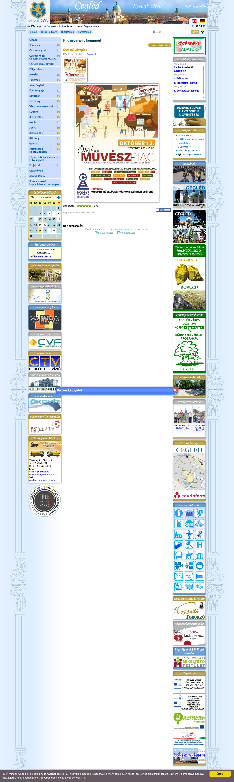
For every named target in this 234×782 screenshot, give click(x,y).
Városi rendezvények (41, 106)
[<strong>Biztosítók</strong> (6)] (189, 523)
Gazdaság (34, 101)
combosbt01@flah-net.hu (41, 474)
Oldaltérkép (67, 32)
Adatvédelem (37, 175)
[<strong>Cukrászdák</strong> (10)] (199, 523)
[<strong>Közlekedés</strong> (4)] (178, 555)
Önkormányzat (37, 50)
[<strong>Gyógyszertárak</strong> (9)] (189, 534)
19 (40, 225)
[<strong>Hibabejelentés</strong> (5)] (199, 534)
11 (35, 219)
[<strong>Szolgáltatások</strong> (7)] (199, 586)
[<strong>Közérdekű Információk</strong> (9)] (178, 513)
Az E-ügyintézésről (191, 154)
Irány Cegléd (36, 85)
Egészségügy (36, 90)
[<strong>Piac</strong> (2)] (199, 565)
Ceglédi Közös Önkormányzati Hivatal (42, 57)
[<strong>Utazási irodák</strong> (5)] (178, 586)
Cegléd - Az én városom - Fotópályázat (43, 158)
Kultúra (33, 111)
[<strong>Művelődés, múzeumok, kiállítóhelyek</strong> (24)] (199, 555)
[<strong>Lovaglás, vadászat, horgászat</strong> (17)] (189, 555)
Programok (91, 54)
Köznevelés (36, 117)
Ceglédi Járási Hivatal (41, 63)
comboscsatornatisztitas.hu (42, 480)
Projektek (35, 165)
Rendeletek (184, 143)
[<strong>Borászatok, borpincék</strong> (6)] (199, 513)
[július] (58, 197)
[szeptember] (60, 197)
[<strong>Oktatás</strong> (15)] (189, 565)
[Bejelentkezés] (104, 232)
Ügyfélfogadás (185, 135)
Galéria (33, 143)
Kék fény (34, 138)
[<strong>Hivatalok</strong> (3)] (178, 544)
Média (32, 122)
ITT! (83, 777)
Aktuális (34, 74)
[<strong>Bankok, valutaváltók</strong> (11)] (189, 513)
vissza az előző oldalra (160, 45)
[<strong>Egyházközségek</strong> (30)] (178, 534)
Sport (32, 127)
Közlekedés (36, 132)
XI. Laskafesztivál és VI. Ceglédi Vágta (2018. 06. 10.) (202, 427)
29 (54, 230)
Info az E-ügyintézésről (189, 150)
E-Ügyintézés (184, 147)
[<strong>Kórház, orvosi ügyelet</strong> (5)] (199, 544)
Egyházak (34, 95)
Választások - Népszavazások (38, 150)
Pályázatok (35, 69)
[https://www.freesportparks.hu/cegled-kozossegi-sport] (44, 516)
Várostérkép (84, 32)
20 (45, 225)
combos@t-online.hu (39, 471)
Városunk (34, 45)
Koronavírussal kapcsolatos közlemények (44, 183)
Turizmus (34, 79)
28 (49, 230)
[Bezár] (175, 390)
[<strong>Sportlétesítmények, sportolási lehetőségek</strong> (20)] (189, 576)
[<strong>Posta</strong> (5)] (178, 576)
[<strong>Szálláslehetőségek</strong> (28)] (199, 576)
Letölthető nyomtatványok (191, 139)
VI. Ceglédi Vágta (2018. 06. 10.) (182, 426)
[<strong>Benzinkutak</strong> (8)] (178, 523)
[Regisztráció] (127, 232)
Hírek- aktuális (49, 32)
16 (58, 219)
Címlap (33, 32)
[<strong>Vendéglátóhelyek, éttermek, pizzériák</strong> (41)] (189, 586)
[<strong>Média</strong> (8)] (178, 565)
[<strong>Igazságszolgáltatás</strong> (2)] (189, 544)
